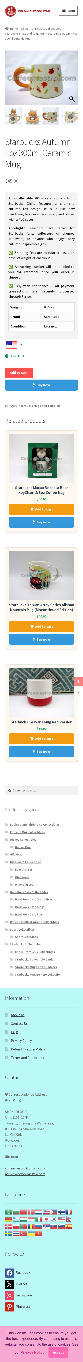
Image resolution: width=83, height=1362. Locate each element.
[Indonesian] (31, 1218)
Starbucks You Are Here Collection (38, 974)
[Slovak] (54, 1226)
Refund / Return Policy (28, 1049)
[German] (9, 1218)
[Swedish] (9, 1233)
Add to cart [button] (44, 509)
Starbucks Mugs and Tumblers (25, 33)
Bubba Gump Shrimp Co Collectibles (35, 824)
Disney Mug (23, 847)
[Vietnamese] (39, 1233)
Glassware (22, 877)
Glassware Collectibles (25, 862)
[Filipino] (54, 1211)
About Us (18, 1015)
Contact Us (19, 1023)
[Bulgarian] (16, 1211)
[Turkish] (24, 1233)
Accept (58, 1352)
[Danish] (31, 1211)
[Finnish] (61, 1211)
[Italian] (39, 1218)
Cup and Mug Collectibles (27, 832)
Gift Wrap (16, 854)
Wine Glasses (24, 885)
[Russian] (39, 1226)
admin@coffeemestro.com (25, 1174)
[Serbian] (46, 1226)
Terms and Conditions (27, 1057)
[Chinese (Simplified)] (24, 1211)
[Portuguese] (24, 1226)
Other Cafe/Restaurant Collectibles (34, 922)
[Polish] (16, 1226)
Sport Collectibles (22, 929)
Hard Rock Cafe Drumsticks (34, 899)
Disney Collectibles (23, 840)
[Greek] (16, 1218)
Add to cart (19, 372)
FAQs (14, 1032)
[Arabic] (9, 1211)
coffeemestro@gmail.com (25, 1168)
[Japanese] (46, 1218)
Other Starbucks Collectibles (35, 952)
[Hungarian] (24, 1218)
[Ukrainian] (31, 1233)
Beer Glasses (24, 869)
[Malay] (61, 1218)
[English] (46, 1211)
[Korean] (54, 1218)
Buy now (43, 385)
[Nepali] (69, 1218)
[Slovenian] (61, 1226)
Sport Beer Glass (26, 937)
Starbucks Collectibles (46, 29)
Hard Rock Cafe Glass (29, 907)
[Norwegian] (9, 1226)
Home (14, 29)
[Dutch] (39, 1211)
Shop (24, 29)
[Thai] (16, 1233)
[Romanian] (31, 1226)
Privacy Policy (21, 1040)
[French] (69, 1211)
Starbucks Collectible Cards (34, 959)
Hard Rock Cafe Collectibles (29, 892)
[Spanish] (69, 1226)
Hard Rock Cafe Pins (29, 914)
